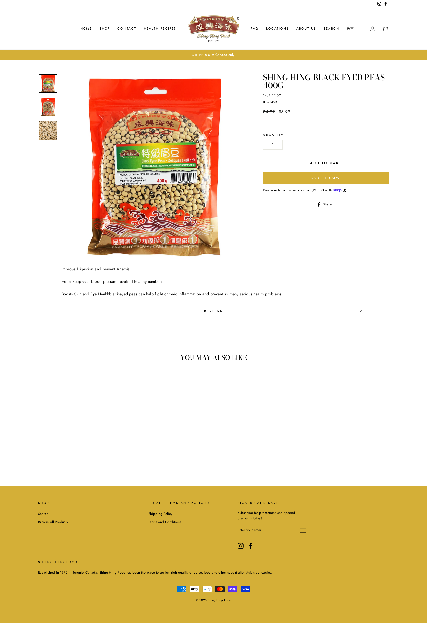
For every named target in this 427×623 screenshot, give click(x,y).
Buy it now (326, 178)
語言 (350, 28)
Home (86, 28)
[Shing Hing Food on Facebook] (250, 546)
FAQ (255, 28)
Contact (126, 28)
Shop (104, 28)
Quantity (273, 135)
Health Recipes (160, 28)
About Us (306, 28)
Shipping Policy (160, 513)
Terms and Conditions (165, 521)
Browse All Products (53, 521)
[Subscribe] (303, 530)
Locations (277, 28)
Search (331, 28)
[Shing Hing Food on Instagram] (241, 546)
